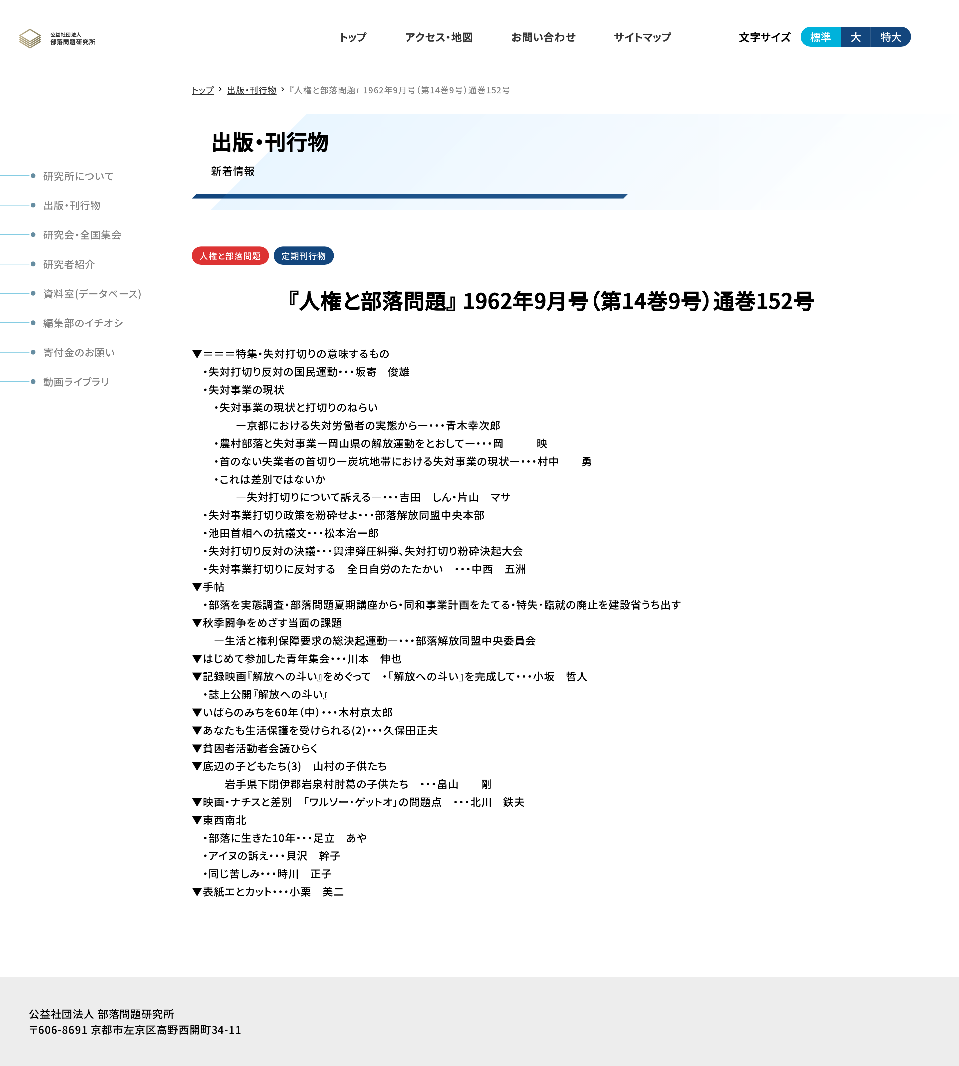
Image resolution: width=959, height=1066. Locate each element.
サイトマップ (643, 36)
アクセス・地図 (439, 36)
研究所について (78, 175)
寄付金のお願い (79, 352)
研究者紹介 (69, 263)
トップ (353, 36)
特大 (891, 36)
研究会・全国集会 (82, 234)
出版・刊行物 (72, 205)
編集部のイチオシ (83, 322)
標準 (820, 36)
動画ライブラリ (76, 381)
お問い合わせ (543, 36)
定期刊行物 (303, 255)
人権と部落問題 (230, 255)
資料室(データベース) (92, 293)
